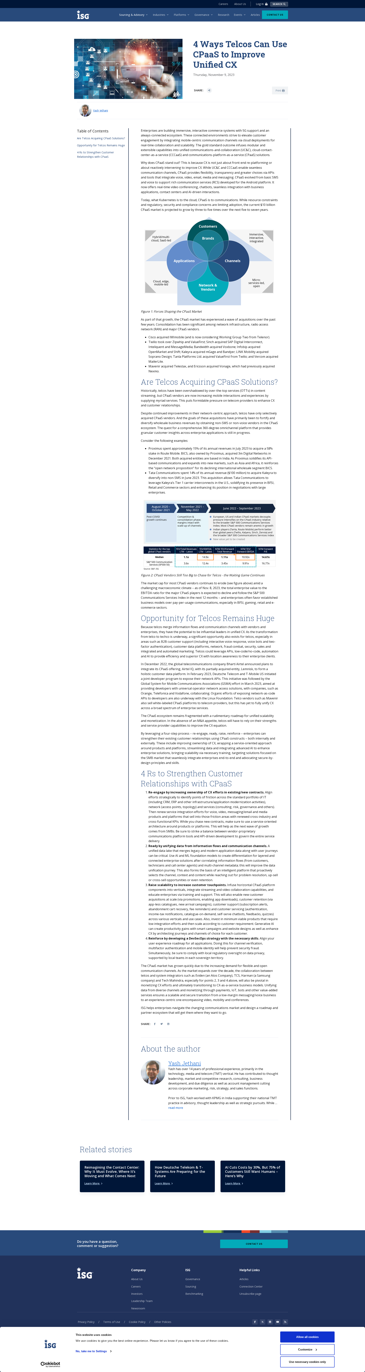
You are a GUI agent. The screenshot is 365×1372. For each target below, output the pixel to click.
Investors (137, 1294)
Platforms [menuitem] (180, 15)
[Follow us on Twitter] (262, 1322)
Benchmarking (194, 1294)
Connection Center (251, 1286)
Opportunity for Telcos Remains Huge (101, 145)
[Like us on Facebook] (255, 1322)
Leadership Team (142, 1301)
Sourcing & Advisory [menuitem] (131, 15)
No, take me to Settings (91, 1351)
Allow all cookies (307, 1337)
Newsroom (138, 1308)
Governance (192, 1279)
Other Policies (162, 1322)
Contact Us (275, 14)
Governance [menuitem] (201, 15)
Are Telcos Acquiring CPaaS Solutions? (101, 138)
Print (278, 90)
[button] (175, 1107)
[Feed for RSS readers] (285, 1322)
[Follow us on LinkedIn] (270, 1322)
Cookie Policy (137, 1322)
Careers (223, 4)
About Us (240, 4)
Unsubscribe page (250, 1294)
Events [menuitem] (238, 15)
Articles (244, 1279)
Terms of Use (111, 1322)
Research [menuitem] (223, 15)
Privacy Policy (86, 1322)
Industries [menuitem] (159, 15)
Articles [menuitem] (255, 15)
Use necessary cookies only (307, 1361)
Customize (305, 1349)
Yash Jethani (100, 110)
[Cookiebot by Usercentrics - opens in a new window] (50, 1364)
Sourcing (190, 1286)
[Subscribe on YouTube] (277, 1322)
